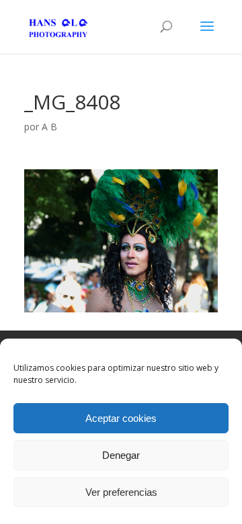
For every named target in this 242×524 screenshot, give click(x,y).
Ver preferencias (121, 492)
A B (49, 126)
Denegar (121, 455)
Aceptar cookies (121, 418)
